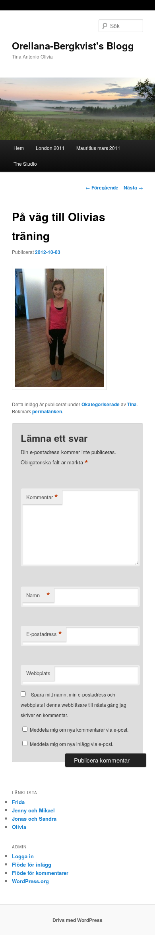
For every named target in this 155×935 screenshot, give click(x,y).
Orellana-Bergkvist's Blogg (73, 45)
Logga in (23, 856)
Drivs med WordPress (77, 920)
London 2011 (50, 147)
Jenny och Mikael (33, 810)
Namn (38, 595)
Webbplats (38, 673)
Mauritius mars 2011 (98, 147)
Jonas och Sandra (34, 818)
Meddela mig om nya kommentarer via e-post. (79, 729)
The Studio (25, 163)
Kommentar (42, 497)
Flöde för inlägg (31, 864)
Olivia (19, 827)
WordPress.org (30, 881)
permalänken (47, 411)
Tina (132, 404)
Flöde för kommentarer (40, 872)
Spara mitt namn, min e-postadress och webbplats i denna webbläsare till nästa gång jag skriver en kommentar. (73, 705)
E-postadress (44, 634)
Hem (19, 147)
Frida (18, 802)
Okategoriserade (100, 404)
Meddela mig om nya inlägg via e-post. (71, 743)
